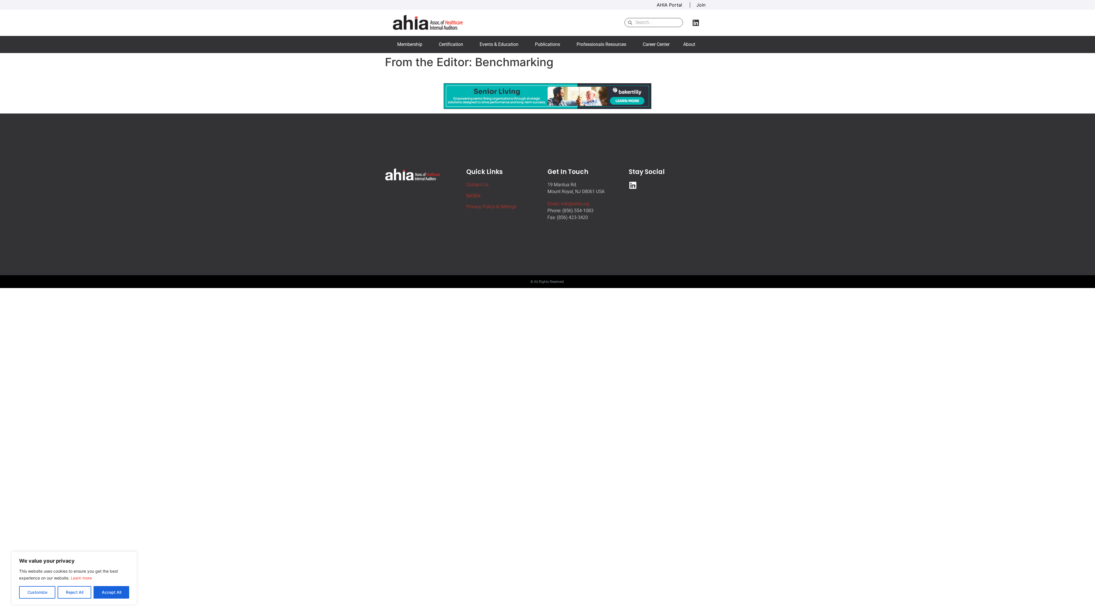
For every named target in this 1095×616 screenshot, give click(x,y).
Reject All (74, 592)
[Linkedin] (696, 22)
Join (700, 5)
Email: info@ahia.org (568, 203)
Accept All (111, 592)
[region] (74, 578)
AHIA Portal (670, 5)
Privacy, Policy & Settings (491, 206)
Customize (37, 592)
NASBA (473, 195)
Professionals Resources (601, 44)
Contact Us (477, 184)
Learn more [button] (81, 578)
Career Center (656, 44)
